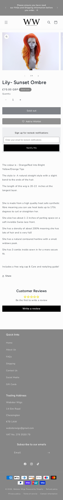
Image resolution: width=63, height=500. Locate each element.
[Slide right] (38, 76)
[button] (6, 22)
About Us (11, 349)
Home (9, 342)
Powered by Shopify (34, 489)
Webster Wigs (19, 489)
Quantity (6, 93)
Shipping (10, 363)
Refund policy (52, 489)
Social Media (12, 377)
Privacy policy (14, 494)
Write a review (31, 308)
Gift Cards (11, 384)
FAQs (9, 356)
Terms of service (30, 494)
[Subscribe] (48, 452)
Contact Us (12, 370)
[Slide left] (24, 76)
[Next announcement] (57, 7)
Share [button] (8, 275)
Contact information (48, 494)
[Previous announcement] (5, 7)
